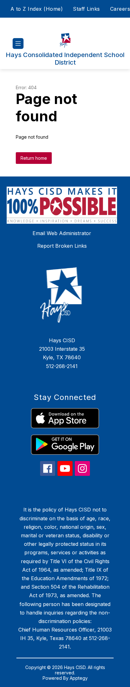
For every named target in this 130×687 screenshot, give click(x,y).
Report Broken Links (62, 246)
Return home (34, 158)
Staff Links (86, 9)
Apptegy (79, 678)
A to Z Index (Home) (36, 9)
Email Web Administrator (61, 233)
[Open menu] (18, 43)
